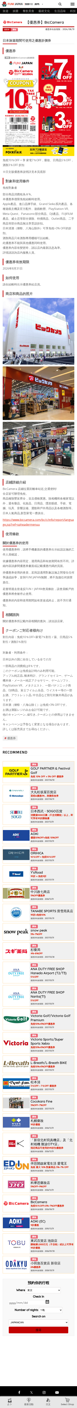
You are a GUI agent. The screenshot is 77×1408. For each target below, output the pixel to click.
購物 (14, 29)
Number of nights (26, 1310)
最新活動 (28, 1404)
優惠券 (10, 738)
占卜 (9, 1404)
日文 (48, 1404)
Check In (38, 1296)
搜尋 (38, 1330)
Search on (38, 1316)
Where (20, 1290)
